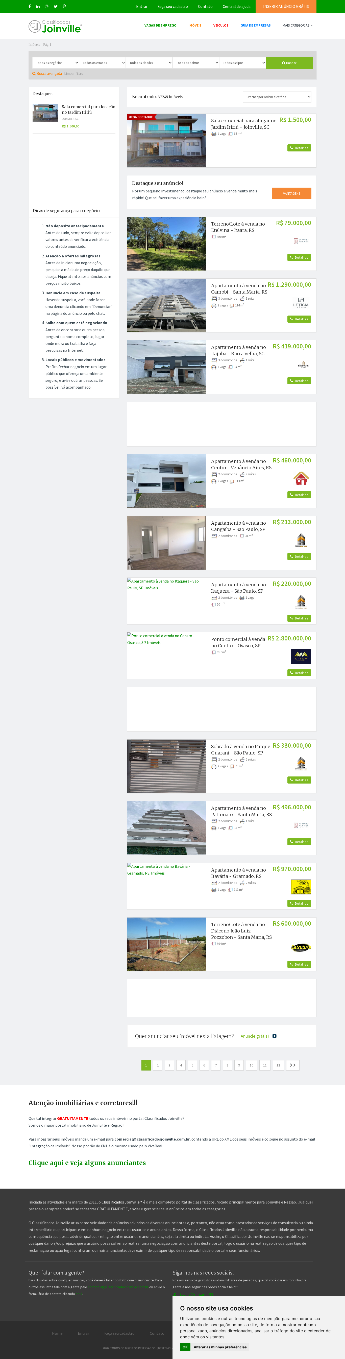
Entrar (141, 6)
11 (265, 1065)
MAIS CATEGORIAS (296, 25)
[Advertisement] (222, 418)
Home (57, 1333)
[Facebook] (30, 6)
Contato (205, 6)
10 (251, 1065)
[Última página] (293, 1065)
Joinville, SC (70, 119)
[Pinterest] (64, 6)
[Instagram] (46, 6)
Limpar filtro (73, 73)
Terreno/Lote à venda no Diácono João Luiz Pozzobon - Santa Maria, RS (241, 931)
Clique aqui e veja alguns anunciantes (87, 1163)
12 (278, 1065)
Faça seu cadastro (173, 6)
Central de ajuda (237, 6)
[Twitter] (56, 6)
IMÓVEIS (195, 25)
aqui (79, 1293)
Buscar (291, 63)
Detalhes (301, 148)
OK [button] (185, 1347)
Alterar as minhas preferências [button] (220, 1347)
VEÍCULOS (221, 25)
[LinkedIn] (38, 6)
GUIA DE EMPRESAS (255, 25)
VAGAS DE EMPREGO (160, 25)
